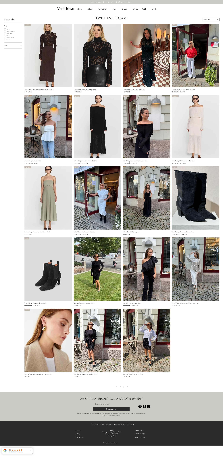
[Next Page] (127, 386)
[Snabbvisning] (97, 55)
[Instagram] (140, 406)
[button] (144, 9)
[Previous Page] (117, 386)
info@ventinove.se (107, 424)
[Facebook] (144, 406)
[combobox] (211, 19)
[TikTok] (148, 406)
